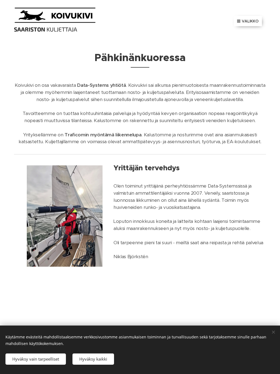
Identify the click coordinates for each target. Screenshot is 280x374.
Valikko (250, 21)
